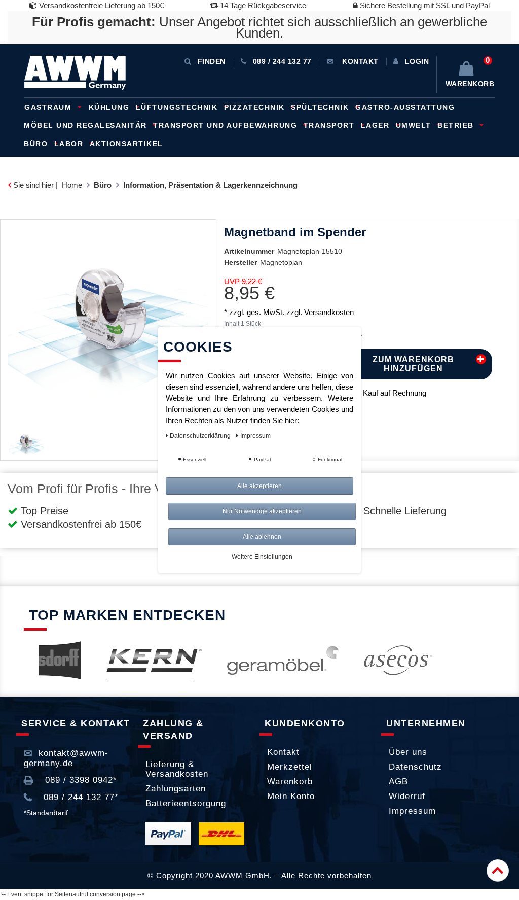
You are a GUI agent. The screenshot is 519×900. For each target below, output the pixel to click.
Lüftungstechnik (178, 107)
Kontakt (283, 752)
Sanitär (130, 125)
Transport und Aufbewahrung (226, 125)
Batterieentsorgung (185, 803)
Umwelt (415, 125)
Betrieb (456, 125)
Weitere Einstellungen (262, 556)
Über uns (408, 752)
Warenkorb (290, 781)
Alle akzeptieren (259, 486)
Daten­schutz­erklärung (201, 435)
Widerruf (407, 796)
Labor (70, 144)
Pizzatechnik (256, 107)
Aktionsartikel (126, 144)
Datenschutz (415, 767)
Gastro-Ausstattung (405, 107)
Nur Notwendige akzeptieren (262, 511)
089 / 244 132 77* (80, 797)
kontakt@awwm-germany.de (66, 758)
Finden (212, 61)
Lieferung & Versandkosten (176, 769)
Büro (37, 144)
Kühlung (110, 107)
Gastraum (49, 107)
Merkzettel (289, 767)
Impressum (412, 811)
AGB (398, 781)
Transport (330, 125)
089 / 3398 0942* (79, 780)
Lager (376, 125)
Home (72, 185)
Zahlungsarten (175, 788)
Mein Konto (291, 796)
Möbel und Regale (67, 125)
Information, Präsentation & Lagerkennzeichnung (210, 185)
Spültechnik (321, 107)
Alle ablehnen (262, 536)
